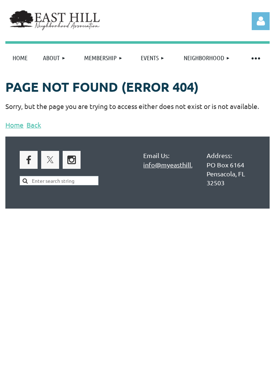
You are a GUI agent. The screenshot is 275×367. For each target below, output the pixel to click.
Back (33, 124)
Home (14, 124)
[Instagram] (72, 160)
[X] (50, 160)
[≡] (255, 58)
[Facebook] (29, 160)
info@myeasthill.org (173, 164)
